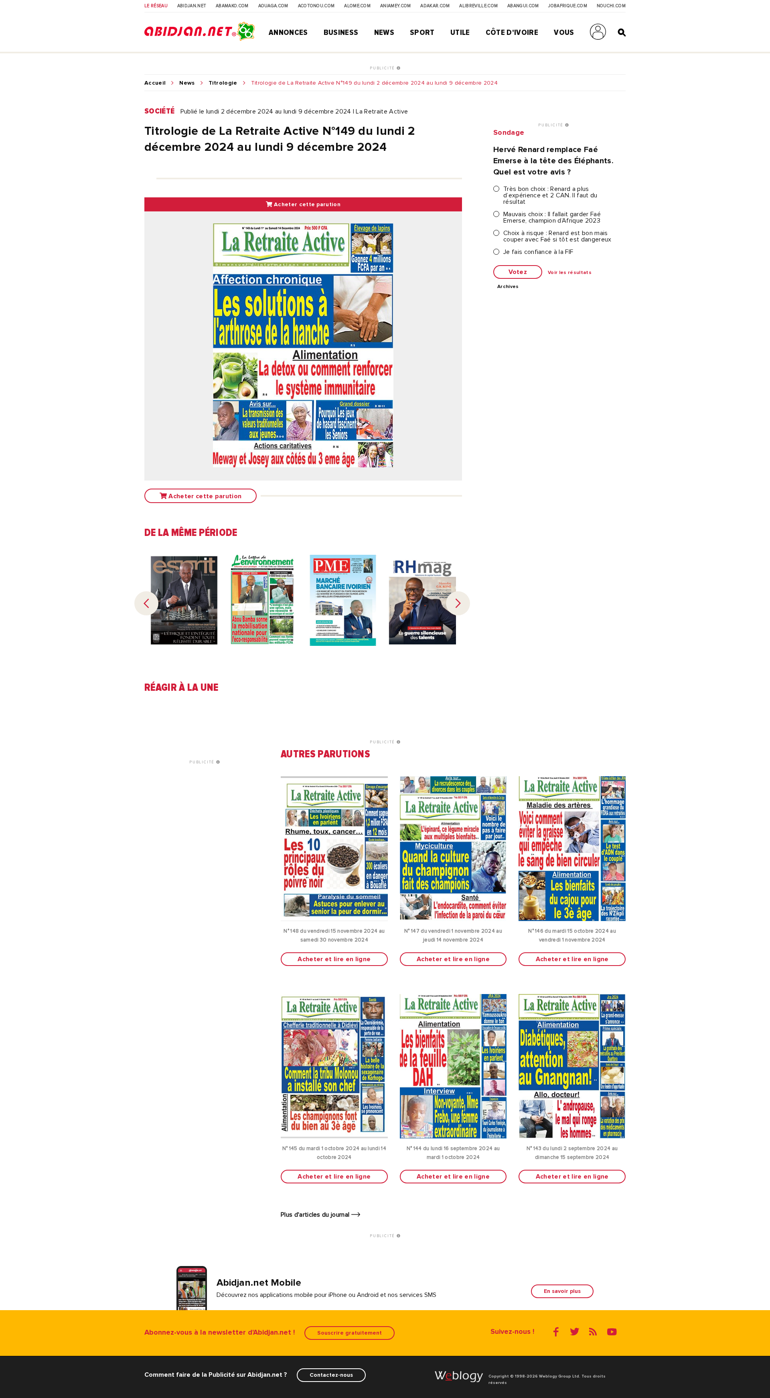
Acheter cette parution (306, 204)
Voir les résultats (570, 272)
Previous (146, 603)
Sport (422, 32)
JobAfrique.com (567, 6)
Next (458, 603)
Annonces (288, 32)
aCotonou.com (316, 6)
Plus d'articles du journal (316, 1215)
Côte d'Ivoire (512, 32)
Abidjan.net (192, 6)
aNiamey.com (395, 6)
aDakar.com (435, 6)
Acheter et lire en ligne (334, 959)
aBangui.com (523, 6)
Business (341, 32)
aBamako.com (232, 6)
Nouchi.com (611, 6)
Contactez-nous (331, 1375)
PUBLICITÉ (383, 68)
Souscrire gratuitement (349, 1332)
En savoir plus (562, 1291)
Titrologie (223, 83)
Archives (508, 286)
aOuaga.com (273, 6)
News (384, 32)
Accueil (155, 83)
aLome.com (357, 6)
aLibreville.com (478, 6)
